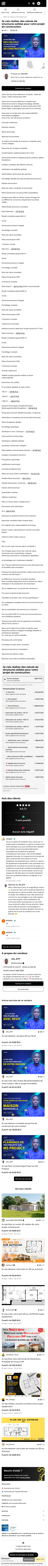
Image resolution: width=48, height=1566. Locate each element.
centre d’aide (25, 1477)
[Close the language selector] (36, 1555)
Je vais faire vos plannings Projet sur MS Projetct (20, 1167)
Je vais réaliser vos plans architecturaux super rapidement (22, 1405)
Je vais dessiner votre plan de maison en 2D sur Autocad (23, 1449)
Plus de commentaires (11, 947)
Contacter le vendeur (23, 88)
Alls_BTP (24, 74)
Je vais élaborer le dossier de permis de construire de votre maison (19, 1124)
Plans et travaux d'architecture (15, 17)
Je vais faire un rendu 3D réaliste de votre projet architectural (20, 1225)
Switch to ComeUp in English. (22, 1555)
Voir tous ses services (23, 1179)
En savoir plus (23, 989)
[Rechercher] (29, 3)
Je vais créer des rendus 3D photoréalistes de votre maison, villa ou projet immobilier (22, 1082)
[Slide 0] (10, 64)
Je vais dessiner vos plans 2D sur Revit (19, 1036)
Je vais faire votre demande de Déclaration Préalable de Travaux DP (21, 1360)
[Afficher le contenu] (43, 1511)
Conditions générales (23, 1549)
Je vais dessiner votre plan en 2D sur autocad (22, 1269)
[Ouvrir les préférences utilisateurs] (42, 3)
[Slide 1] (29, 64)
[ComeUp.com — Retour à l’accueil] (3, 3)
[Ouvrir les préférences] (33, 3)
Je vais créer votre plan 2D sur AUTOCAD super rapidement (23, 1315)
